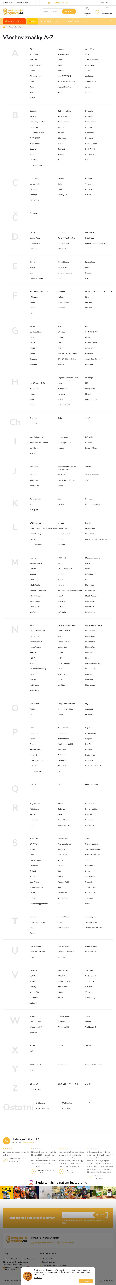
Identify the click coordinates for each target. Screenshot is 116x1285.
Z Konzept (34, 1084)
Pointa (32, 738)
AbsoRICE (89, 49)
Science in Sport (64, 844)
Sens (32, 855)
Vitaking (33, 987)
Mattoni (33, 569)
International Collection (39, 442)
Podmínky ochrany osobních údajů (54, 1265)
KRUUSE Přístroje (92, 504)
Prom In (88, 749)
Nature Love (90, 641)
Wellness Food (64, 1021)
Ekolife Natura (63, 262)
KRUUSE (61, 504)
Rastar (60, 803)
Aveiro (32, 98)
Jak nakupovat (7, 3)
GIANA (60, 337)
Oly (86, 704)
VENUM (33, 976)
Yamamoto (62, 1065)
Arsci (32, 92)
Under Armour (91, 946)
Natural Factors (36, 641)
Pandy (32, 728)
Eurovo (88, 273)
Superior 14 (90, 893)
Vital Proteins (63, 987)
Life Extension (91, 534)
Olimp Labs (34, 704)
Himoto (88, 394)
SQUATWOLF (63, 882)
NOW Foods (90, 669)
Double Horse (63, 243)
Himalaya (61, 394)
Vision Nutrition (64, 981)
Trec (31, 927)
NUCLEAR (62, 674)
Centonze (33, 189)
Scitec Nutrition (91, 844)
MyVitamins (90, 612)
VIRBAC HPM (91, 976)
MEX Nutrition (91, 574)
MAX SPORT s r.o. (65, 569)
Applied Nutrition (64, 87)
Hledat (68, 11)
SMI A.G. (33, 871)
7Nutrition (66, 1108)
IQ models (89, 442)
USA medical (90, 952)
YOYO (32, 1070)
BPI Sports (89, 154)
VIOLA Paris (63, 976)
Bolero (32, 154)
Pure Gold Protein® (93, 766)
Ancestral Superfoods (66, 81)
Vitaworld (89, 992)
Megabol (61, 574)
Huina (32, 405)
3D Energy (40, 1103)
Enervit (32, 267)
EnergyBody (90, 262)
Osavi (32, 714)
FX (31, 313)
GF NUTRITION (91, 332)
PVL (59, 771)
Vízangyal (34, 997)
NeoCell (88, 652)
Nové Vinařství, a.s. (93, 663)
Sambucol (34, 838)
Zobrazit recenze (28, 1143)
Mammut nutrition (92, 558)
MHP (32, 579)
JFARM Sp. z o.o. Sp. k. (67, 480)
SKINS (88, 860)
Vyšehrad (33, 1003)
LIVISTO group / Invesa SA (96, 539)
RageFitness (35, 803)
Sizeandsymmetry (92, 855)
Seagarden (62, 849)
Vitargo (60, 992)
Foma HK (89, 302)
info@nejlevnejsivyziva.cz (44, 1243)
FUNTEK (88, 308)
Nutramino (89, 674)
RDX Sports (34, 809)
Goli (59, 348)
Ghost (32, 337)
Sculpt (32, 849)
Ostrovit (88, 714)
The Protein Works (37, 922)
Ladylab (88, 523)
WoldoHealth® (64, 1027)
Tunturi (33, 933)
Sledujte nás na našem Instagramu (61, 1182)
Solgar (88, 871)
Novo (60, 669)
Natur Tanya (90, 636)
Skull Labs (34, 865)
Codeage (33, 195)
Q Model (33, 784)
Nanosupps (34, 636)
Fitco (87, 297)
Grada (32, 353)
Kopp (32, 504)
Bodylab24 (62, 149)
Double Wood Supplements (96, 243)
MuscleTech (34, 607)
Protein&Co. (62, 760)
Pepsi (87, 728)
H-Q (31, 377)
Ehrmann (33, 262)
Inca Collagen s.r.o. (37, 437)
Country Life (62, 195)
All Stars (61, 70)
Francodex (62, 308)
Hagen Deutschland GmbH (68, 377)
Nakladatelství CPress (66, 625)
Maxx (87, 569)
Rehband (33, 814)
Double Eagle (35, 243)
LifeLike (33, 539)
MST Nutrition (35, 596)
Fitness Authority (64, 302)
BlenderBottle (35, 143)
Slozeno (61, 865)
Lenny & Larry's (64, 534)
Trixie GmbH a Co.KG (94, 927)
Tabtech (33, 917)
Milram (60, 579)
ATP (59, 92)
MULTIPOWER (91, 596)
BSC (59, 160)
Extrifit (88, 278)
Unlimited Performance (67, 952)
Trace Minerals (91, 922)
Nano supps (90, 631)
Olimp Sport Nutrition (66, 704)
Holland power (91, 399)
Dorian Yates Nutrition (66, 238)
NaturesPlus (90, 647)
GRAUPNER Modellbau (67, 359)
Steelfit (60, 887)
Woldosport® (91, 1027)
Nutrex (60, 679)
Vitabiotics (89, 981)
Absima (61, 49)
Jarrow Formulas (92, 475)
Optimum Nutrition (65, 709)
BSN (87, 160)
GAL (87, 326)
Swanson (89, 898)
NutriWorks (34, 690)
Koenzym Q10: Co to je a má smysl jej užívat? (19, 1259)
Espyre (32, 273)
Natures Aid (62, 647)
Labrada (61, 523)
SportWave (34, 882)
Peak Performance (65, 728)
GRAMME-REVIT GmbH (67, 353)
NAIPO (32, 625)
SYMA (60, 903)
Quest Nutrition (91, 784)
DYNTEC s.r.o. (63, 249)
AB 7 (32, 49)
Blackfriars (89, 138)
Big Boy (61, 127)
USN (32, 957)
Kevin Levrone (35, 499)
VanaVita (33, 970)
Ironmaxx (61, 448)
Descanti (61, 232)
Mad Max (33, 558)
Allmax (88, 70)
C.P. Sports (34, 178)
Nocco (88, 658)
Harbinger (89, 377)
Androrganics (90, 81)
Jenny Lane (34, 480)
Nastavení (38, 1278)
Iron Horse (34, 448)
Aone (32, 87)
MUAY (60, 596)
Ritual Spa (34, 820)
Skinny (60, 860)
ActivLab (33, 60)
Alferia (32, 70)
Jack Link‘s (34, 466)
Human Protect (64, 405)
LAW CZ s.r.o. (63, 528)
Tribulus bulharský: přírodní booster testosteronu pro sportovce (15, 1263)
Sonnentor (34, 876)
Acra (87, 54)
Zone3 (87, 1084)
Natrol (60, 636)
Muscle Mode (35, 601)
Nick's (60, 658)
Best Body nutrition (37, 122)
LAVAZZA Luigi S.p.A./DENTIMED (44, 528)
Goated (60, 343)
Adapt (60, 60)
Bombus (61, 154)
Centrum (61, 189)
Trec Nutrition (63, 927)
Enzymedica (62, 267)
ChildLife (33, 423)
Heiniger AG (63, 388)
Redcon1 (61, 809)
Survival (33, 898)
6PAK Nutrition (42, 1108)
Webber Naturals (64, 1016)
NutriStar (61, 685)
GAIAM (61, 326)
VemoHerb (89, 970)
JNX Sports (34, 485)
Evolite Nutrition (36, 278)
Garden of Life (35, 332)
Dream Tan (34, 249)
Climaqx (88, 189)
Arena (87, 87)
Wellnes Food (35, 1021)
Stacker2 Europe (36, 887)
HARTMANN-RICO (38, 383)
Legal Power (90, 528)
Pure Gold (62, 766)
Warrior (33, 1016)
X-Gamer (33, 1046)
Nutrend (33, 679)
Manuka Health (36, 563)
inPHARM (89, 437)
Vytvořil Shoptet (108, 1280)
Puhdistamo (90, 760)
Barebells (89, 111)
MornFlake (89, 585)
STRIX (32, 893)
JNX (86, 480)
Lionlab (60, 539)
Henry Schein (90, 388)
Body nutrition (91, 143)
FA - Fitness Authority (39, 291)
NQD (32, 674)
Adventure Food (91, 60)
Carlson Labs (35, 184)
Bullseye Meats (36, 165)
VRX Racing (90, 997)
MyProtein (62, 612)
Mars (60, 563)
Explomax (61, 278)
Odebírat (100, 1215)
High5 (32, 394)
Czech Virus (35, 200)
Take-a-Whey (63, 917)
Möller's (61, 585)
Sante (87, 838)
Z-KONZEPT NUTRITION (68, 1084)
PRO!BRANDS (36, 749)
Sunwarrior (62, 893)
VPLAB (61, 997)
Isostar (32, 453)
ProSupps (61, 755)
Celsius (88, 184)
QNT (59, 784)
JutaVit (60, 485)
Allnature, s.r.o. (36, 76)
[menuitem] (14, 21)
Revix (60, 814)
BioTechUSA (35, 138)
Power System (63, 738)
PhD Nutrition (90, 733)
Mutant (60, 607)
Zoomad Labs (35, 1089)
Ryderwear (89, 825)
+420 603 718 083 (67, 1243)
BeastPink (89, 116)
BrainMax (33, 160)
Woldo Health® (36, 1027)
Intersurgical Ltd (64, 442)
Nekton (60, 652)
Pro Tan (88, 744)
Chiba (60, 418)
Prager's (88, 738)
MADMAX (62, 558)
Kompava (89, 499)
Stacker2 (88, 882)
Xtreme (88, 1046)
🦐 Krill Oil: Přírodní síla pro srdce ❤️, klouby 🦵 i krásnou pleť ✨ (18, 1268)
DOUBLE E (89, 238)
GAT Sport (62, 332)
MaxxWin (33, 574)
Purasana (33, 766)
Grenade (33, 364)
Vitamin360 (34, 992)
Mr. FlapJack (90, 590)
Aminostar (89, 76)
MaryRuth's (89, 563)
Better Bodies (90, 122)
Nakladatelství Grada (93, 625)
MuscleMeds (90, 601)
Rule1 (32, 825)
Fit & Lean (34, 297)
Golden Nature (91, 343)
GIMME (88, 337)
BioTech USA (90, 132)
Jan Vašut (61, 475)
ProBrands (62, 749)
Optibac (33, 709)
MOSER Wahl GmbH (38, 590)
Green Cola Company (93, 359)
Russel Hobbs (63, 825)
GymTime (89, 364)
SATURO (33, 844)
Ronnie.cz (89, 820)
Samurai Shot (63, 838)
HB (86, 383)
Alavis (60, 65)
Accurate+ (34, 54)
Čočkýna (33, 213)
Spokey (60, 876)
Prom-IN (33, 755)
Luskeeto (61, 544)
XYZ (31, 1051)
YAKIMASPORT (36, 1065)
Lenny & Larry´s (36, 534)
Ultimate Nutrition (65, 946)
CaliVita (61, 178)
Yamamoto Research (93, 1065)
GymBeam (62, 364)
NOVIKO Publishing (38, 669)
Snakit (60, 871)
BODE (60, 143)
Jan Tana (33, 475)
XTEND (61, 1046)
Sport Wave (90, 876)
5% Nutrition (67, 1103)
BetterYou (34, 127)
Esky (87, 267)
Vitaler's (88, 987)
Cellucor (61, 184)
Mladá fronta (35, 585)
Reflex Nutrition (91, 809)
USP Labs (61, 957)
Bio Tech (88, 127)
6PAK (89, 1103)
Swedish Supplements (39, 903)
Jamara (88, 466)
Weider (88, 1016)
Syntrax (88, 903)
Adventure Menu (36, 65)
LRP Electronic (36, 544)
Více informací (39, 1274)
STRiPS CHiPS (91, 887)
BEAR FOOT (63, 116)
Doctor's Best (90, 232)
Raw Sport (89, 803)
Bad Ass (33, 111)
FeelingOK (62, 291)
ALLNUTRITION (64, 76)
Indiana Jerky (63, 437)
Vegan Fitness (63, 970)
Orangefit (89, 709)
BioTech (61, 132)
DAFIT (32, 232)
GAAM (32, 326)
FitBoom (61, 297)
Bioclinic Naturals (37, 132)
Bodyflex (33, 149)
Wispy (88, 1021)
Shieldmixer (62, 855)
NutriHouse (34, 685)
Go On (32, 343)
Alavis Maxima (91, 65)
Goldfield (33, 348)
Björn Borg (62, 138)
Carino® (88, 178)
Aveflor (88, 92)
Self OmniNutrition (92, 849)
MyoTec (33, 612)
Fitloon (32, 302)
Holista (60, 399)
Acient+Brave (63, 54)
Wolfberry (34, 1032)
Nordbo (33, 663)
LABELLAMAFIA (37, 523)
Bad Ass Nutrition (65, 111)
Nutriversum (90, 685)
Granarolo (89, 353)
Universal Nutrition (37, 952)
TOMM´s (61, 922)
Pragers (33, 744)
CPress (88, 195)
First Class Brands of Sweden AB (98, 291)
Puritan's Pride (36, 771)
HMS (32, 399)
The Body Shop (91, 917)
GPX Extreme (90, 348)
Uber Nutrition (35, 946)
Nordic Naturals (64, 663)
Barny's (33, 116)
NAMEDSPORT (64, 631)
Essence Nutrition (65, 273)
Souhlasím (87, 1281)
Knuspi (60, 499)
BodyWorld (90, 149)
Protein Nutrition (36, 760)
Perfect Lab (34, 733)
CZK (106, 3)
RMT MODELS (63, 820)
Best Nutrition (63, 122)
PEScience (62, 733)
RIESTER (89, 814)
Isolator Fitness (91, 448)
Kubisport (34, 510)
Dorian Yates (35, 238)
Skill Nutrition (35, 860)
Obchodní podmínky (22, 3)
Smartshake (90, 865)
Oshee (60, 714)
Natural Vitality (63, 641)
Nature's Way (35, 647)
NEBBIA (33, 652)
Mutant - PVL (90, 607)
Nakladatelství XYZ (37, 631)
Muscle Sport (63, 601)
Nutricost (89, 679)
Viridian (33, 981)
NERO (32, 658)
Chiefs (87, 418)
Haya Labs (62, 383)
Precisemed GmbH (65, 744)
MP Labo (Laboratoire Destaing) (70, 590)
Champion (34, 418)
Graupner (33, 359)
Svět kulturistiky (64, 898)
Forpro (32, 308)
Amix (32, 81)
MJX (86, 579)
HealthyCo (34, 388)
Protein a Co (90, 755)
